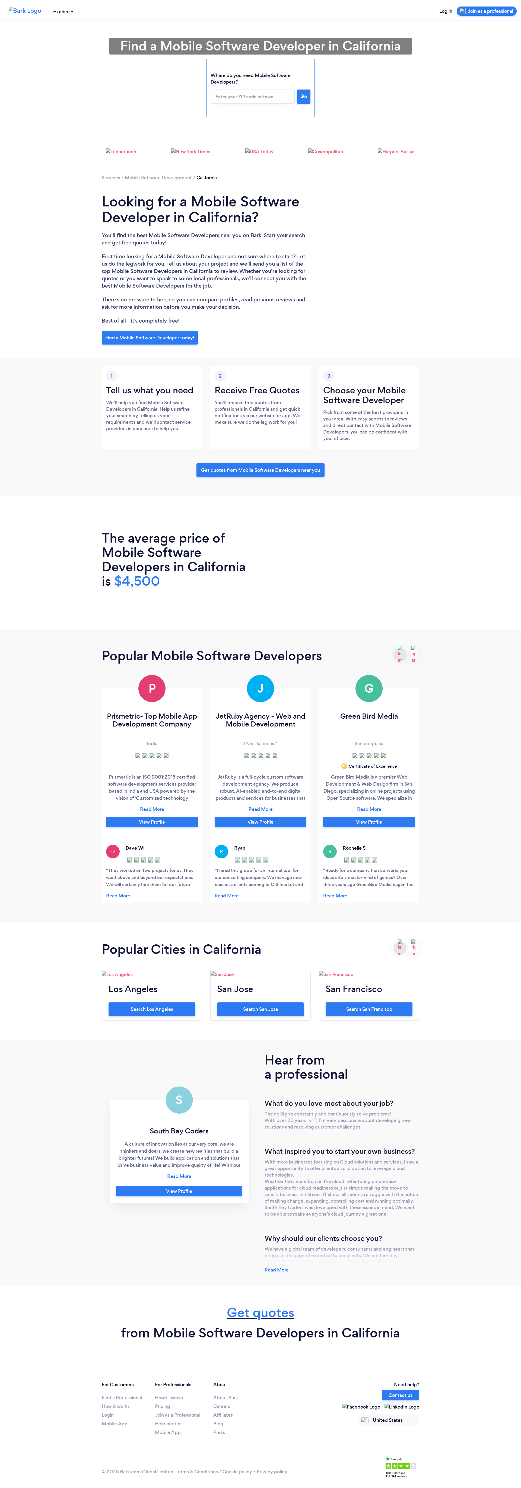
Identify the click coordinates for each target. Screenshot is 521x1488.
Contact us (400, 1395)
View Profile (152, 822)
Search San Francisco (369, 1009)
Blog (218, 1423)
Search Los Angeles (152, 1009)
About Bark (225, 1397)
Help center (168, 1423)
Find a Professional (122, 1397)
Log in (445, 11)
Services (111, 177)
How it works (116, 1406)
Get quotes (260, 1313)
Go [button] (303, 96)
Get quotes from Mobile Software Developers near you (260, 470)
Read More (277, 1270)
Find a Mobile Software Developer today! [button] (149, 337)
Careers (221, 1406)
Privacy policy (272, 1471)
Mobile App (115, 1423)
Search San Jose (260, 1009)
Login (108, 1415)
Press (219, 1432)
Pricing (162, 1406)
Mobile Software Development (158, 177)
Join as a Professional (177, 1415)
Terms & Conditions (197, 1471)
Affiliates (223, 1415)
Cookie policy (237, 1471)
